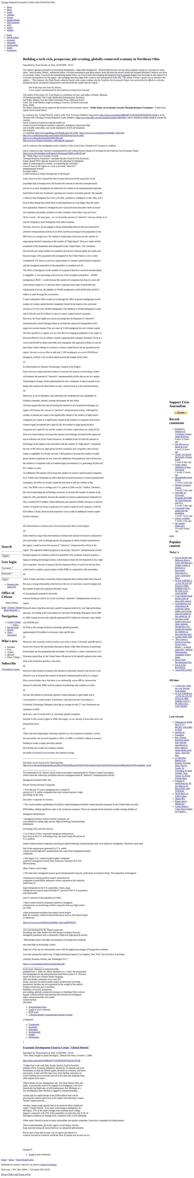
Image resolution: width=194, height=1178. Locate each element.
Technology (34, 1037)
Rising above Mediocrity (181, 802)
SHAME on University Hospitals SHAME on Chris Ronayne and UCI (183, 498)
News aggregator (12, 633)
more (171, 536)
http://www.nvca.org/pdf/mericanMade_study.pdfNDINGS (49, 922)
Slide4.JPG (180, 799)
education (11, 42)
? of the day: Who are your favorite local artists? (183, 688)
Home (4, 1160)
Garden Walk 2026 (183, 637)
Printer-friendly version (62, 1015)
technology (12, 50)
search (9, 27)
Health (32, 1034)
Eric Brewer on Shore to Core (182, 445)
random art (180, 732)
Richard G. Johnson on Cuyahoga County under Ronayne (183, 433)
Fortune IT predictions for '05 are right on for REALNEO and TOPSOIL (183, 786)
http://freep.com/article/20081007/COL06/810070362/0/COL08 (128, 115)
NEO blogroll (13, 22)
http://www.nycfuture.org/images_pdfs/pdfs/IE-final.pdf (48, 140)
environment (12, 45)
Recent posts (13, 627)
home (9, 35)
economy (11, 40)
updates (10, 30)
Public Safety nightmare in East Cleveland (183, 467)
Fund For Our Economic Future (122, 75)
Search (10, 630)
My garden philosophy (180, 524)
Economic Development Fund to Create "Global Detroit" (56, 1047)
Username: (7, 568)
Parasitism (179, 735)
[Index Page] (4, 2)
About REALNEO (183, 670)
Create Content (14, 622)
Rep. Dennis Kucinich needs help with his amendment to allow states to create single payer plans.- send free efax (183, 746)
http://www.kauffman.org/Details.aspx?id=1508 (56, 133)
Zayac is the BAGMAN (180, 666)
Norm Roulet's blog (37, 1007)
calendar (10, 15)
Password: (7, 573)
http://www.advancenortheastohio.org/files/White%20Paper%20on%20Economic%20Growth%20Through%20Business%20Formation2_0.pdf (87, 765)
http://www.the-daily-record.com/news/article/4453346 (100, 117)
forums (10, 17)
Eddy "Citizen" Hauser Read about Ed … (12, 608)
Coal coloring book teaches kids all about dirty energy (183, 598)
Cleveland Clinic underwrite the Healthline (182, 510)
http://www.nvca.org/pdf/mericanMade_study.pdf (102, 133)
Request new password (13, 585)
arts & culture (13, 37)
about (9, 7)
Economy (33, 1027)
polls (9, 25)
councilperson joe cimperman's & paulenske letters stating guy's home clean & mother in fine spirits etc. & (183, 610)
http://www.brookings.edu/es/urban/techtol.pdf (44, 964)
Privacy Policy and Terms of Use (16, 1174)
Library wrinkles (182, 518)
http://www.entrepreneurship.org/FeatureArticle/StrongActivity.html (53, 135)
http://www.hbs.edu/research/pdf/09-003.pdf (43, 138)
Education (33, 1029)
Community (34, 1024)
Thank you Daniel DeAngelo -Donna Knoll (183, 457)
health (9, 48)
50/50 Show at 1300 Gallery (181, 794)
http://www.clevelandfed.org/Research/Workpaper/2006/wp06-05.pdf (54, 153)
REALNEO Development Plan (183, 661)
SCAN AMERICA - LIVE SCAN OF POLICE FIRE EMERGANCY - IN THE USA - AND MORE (183, 587)
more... (16, 625)
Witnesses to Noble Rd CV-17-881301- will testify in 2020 (183, 726)
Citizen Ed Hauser (48, 1164)
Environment (34, 1032)
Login (31, 1009)
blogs (9, 10)
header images (13, 20)
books (9, 12)
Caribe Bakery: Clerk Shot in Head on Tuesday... (183, 809)
